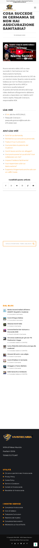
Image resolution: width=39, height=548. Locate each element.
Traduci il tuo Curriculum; (15, 142)
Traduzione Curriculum (13, 514)
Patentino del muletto (12, 518)
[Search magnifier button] (33, 243)
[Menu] (35, 7)
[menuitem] (35, 7)
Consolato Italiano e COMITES (18, 342)
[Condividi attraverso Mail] (17, 185)
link (7, 115)
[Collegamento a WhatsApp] (18, 543)
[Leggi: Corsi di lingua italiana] (4, 319)
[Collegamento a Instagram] (22, 185)
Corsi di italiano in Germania (17, 360)
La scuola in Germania (15, 314)
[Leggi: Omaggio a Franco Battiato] (4, 367)
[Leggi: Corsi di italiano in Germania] (4, 361)
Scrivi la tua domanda (13, 135)
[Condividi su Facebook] (5, 185)
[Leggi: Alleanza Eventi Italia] (4, 324)
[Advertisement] (19, 215)
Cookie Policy (9, 480)
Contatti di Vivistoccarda (13, 487)
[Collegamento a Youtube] (33, 185)
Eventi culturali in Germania (17, 334)
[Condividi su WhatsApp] (11, 185)
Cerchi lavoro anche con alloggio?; (18, 151)
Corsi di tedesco (10, 511)
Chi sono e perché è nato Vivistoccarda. (18, 473)
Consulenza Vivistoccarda (14, 507)
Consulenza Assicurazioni (13, 521)
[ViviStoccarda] (16, 8)
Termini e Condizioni (12, 484)
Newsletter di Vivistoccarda (14, 490)
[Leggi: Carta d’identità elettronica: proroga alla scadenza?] (4, 347)
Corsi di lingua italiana (15, 318)
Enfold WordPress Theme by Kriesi (19, 540)
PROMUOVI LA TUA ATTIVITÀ (15, 525)
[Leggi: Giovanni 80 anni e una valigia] (4, 355)
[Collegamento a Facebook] (12, 543)
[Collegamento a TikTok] (27, 185)
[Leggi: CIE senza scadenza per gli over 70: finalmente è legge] (4, 338)
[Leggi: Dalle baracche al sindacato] (4, 372)
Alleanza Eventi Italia (14, 324)
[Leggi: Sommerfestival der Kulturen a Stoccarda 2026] (4, 330)
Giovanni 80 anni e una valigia (17, 354)
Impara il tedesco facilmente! (16, 160)
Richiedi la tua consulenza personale (19, 139)
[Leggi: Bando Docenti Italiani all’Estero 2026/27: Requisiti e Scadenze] (4, 310)
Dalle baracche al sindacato (17, 372)
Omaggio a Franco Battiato (17, 366)
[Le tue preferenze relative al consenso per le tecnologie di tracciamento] (35, 544)
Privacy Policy (10, 477)
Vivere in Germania (15, 326)
